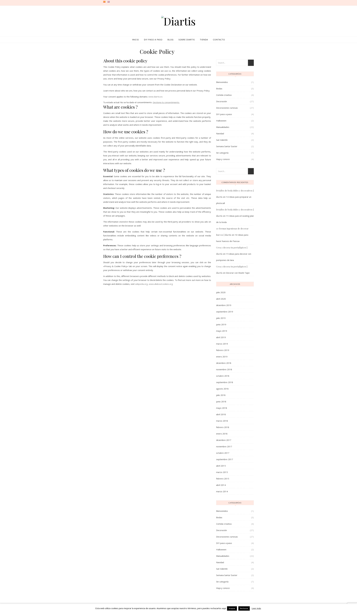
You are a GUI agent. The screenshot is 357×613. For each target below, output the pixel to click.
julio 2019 (220, 318)
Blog (170, 39)
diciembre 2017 (223, 440)
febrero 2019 (222, 350)
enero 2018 (221, 433)
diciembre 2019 (223, 305)
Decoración (221, 101)
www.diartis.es (155, 96)
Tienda (204, 39)
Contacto (219, 39)
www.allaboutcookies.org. (161, 284)
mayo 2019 (221, 330)
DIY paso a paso (153, 39)
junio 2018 (221, 401)
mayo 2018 (221, 408)
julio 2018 (220, 395)
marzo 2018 (222, 420)
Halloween (221, 120)
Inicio (135, 39)
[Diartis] (178, 21)
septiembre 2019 (224, 311)
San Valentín (222, 139)
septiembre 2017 (224, 459)
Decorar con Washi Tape (238, 272)
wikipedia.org (141, 284)
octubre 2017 (222, 452)
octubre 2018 (222, 375)
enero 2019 (221, 356)
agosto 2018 (222, 388)
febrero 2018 (222, 427)
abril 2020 (221, 298)
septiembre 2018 (224, 382)
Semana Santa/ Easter (226, 146)
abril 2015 (221, 465)
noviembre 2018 (224, 369)
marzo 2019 (222, 343)
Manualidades (222, 127)
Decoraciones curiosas (227, 107)
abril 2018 (221, 414)
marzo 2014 (222, 491)
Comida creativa (223, 95)
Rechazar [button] (244, 608)
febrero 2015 (222, 478)
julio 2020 (220, 292)
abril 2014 (221, 485)
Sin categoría (222, 152)
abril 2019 (221, 337)
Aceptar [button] (232, 608)
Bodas (219, 88)
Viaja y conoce (223, 159)
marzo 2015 (222, 472)
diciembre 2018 (223, 363)
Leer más (256, 608)
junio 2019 (221, 324)
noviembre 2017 (224, 446)
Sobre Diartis (186, 39)
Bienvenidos (222, 82)
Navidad (220, 133)
